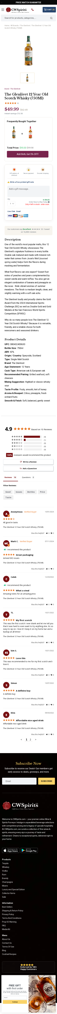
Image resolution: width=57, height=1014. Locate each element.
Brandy (5, 878)
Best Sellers (7, 907)
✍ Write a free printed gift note (20, 182)
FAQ (4, 925)
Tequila (5, 863)
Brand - (12, 89)
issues (19, 492)
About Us (6, 939)
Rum (4, 874)
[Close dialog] (54, 977)
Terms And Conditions (11, 918)
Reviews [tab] (8, 477)
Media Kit (6, 929)
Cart (51, 10)
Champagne (7, 882)
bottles (31, 492)
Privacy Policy (8, 914)
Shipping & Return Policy (12, 911)
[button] (47, 533)
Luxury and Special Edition (13, 889)
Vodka (5, 871)
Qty (8, 199)
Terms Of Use (8, 947)
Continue (15, 1002)
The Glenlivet (25, 26)
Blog (4, 950)
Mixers (5, 886)
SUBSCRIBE (46, 781)
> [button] (35, 739)
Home (7, 26)
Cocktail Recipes (9, 954)
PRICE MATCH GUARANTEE (28, 2)
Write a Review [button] (30, 462)
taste (8, 497)
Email (18, 211)
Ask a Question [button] (30, 468)
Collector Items (8, 893)
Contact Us (7, 943)
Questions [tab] (26, 477)
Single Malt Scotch (20, 359)
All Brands (15, 26)
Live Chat (11, 211)
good (8, 492)
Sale (4, 897)
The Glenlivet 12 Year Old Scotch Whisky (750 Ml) (23, 527)
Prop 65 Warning (9, 922)
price (42, 492)
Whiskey (5, 867)
